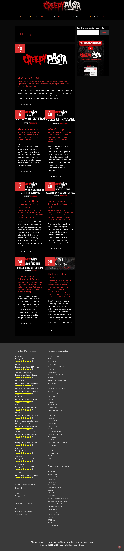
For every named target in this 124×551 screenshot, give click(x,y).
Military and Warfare (30, 135)
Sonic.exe (51, 418)
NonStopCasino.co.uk (55, 506)
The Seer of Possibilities (23, 372)
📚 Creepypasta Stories (65, 16)
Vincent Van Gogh (54, 525)
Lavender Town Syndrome (56, 388)
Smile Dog (51, 415)
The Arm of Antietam (28, 129)
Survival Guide (20, 464)
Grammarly (19, 509)
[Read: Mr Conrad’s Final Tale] (45, 59)
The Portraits (52, 437)
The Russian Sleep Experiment (58, 442)
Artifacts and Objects (25, 282)
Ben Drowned (19, 380)
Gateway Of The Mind (55, 375)
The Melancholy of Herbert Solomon (27, 432)
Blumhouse (51, 471)
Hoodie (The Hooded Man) (57, 380)
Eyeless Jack (52, 372)
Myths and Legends (55, 137)
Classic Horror (23, 81)
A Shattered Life (20, 440)
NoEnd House (52, 396)
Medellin (51, 490)
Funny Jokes (52, 482)
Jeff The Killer (52, 383)
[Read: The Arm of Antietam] (30, 117)
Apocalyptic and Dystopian (27, 210)
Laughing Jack (52, 386)
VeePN (50, 523)
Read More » (26, 104)
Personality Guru (53, 509)
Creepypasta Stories (21, 496)
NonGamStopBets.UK (55, 504)
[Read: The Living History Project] (60, 263)
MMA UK (51, 493)
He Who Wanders (21, 397)
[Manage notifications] (119, 547)
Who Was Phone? (53, 456)
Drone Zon (51, 479)
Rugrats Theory (53, 407)
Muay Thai (51, 496)
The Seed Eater (53, 445)
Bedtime (18, 364)
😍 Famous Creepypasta (48, 16)
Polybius (50, 399)
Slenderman (51, 413)
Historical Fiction (33, 84)
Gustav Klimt (52, 485)
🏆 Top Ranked (34, 16)
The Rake (51, 440)
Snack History (52, 512)
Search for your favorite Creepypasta (90, 28)
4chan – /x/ (19, 493)
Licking (50, 391)
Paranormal (44, 84)
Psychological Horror (56, 84)
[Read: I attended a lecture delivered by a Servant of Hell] (60, 189)
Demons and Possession (57, 212)
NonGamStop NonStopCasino (57, 501)
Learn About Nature (54, 488)
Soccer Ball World (54, 514)
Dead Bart (51, 370)
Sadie (17, 405)
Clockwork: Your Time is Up (57, 367)
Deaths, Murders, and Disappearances (43, 81)
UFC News (51, 520)
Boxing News (52, 474)
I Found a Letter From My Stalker (26, 388)
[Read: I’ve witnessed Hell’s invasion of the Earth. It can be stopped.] (30, 189)
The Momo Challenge (55, 434)
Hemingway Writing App (23, 511)
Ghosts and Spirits (24, 132)
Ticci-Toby (18, 456)
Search (104, 32)
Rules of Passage (56, 129)
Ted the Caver (52, 426)
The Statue (51, 448)
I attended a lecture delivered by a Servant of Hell (60, 204)
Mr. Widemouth (20, 413)
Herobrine (51, 378)
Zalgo (49, 458)
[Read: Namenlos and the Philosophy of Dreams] (30, 264)
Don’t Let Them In (21, 448)
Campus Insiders (53, 477)
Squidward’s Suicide (54, 421)
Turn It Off (19, 472)
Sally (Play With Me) (55, 410)
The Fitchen (52, 517)
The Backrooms (53, 429)
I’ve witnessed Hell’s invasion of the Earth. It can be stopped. (29, 204)
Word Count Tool (21, 514)
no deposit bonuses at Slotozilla (58, 498)
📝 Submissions (80, 16)
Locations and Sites (34, 285)
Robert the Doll (53, 405)
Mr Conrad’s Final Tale (29, 78)
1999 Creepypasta (53, 356)
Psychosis (18, 356)
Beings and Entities (55, 132)
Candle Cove (52, 364)
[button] (103, 17)
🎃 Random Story (95, 16)
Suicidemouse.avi (53, 423)
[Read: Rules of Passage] (60, 117)
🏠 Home (22, 16)
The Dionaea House (54, 431)
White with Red (53, 453)
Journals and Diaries (55, 280)
